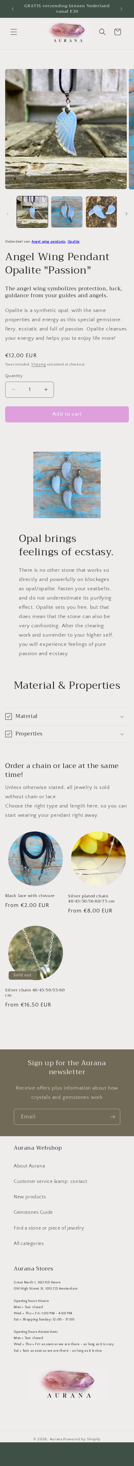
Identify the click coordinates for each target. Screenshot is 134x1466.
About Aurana (29, 1166)
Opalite (74, 242)
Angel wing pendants (48, 242)
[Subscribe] (112, 1117)
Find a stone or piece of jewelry (49, 1228)
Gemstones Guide (33, 1212)
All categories (29, 1243)
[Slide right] (126, 213)
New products (30, 1197)
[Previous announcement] (12, 8)
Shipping (38, 364)
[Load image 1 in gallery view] (32, 211)
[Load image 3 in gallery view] (101, 211)
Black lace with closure (30, 896)
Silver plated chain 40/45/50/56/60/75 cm (91, 899)
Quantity (14, 375)
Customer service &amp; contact (50, 1181)
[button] (13, 31)
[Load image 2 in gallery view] (66, 211)
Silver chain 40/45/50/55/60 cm (35, 993)
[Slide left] (7, 213)
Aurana (56, 1439)
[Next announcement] (121, 8)
